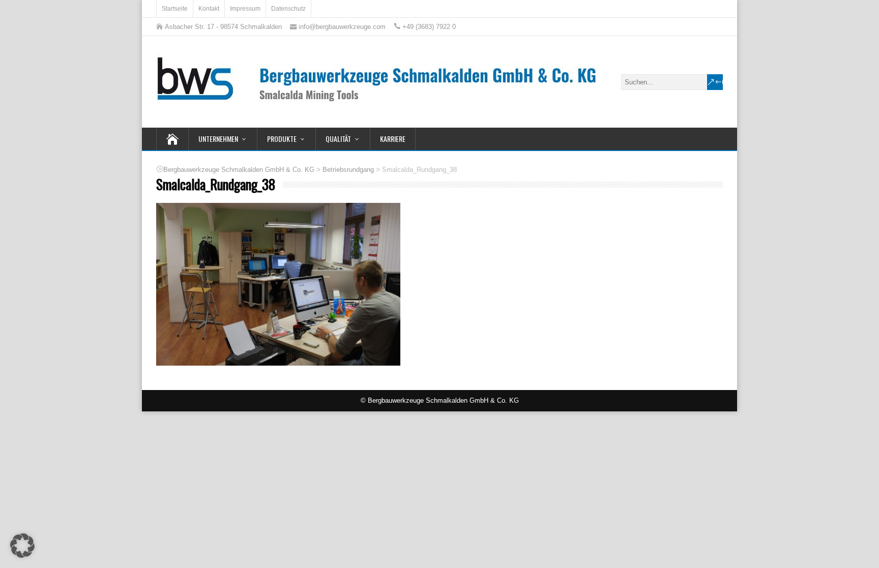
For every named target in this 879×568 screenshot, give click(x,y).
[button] (22, 545)
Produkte (282, 138)
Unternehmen (218, 138)
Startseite (175, 8)
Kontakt (208, 8)
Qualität (338, 138)
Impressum (245, 8)
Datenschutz (288, 8)
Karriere (392, 138)
